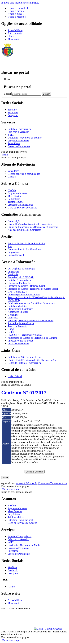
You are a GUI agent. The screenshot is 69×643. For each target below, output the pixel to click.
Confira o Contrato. (34, 472)
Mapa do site (14, 39)
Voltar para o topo (10, 489)
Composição (14, 221)
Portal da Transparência (19, 129)
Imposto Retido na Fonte (20, 340)
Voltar (5, 477)
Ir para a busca (16, 13)
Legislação (13, 271)
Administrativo (57, 611)
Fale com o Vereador (18, 131)
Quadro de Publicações (19, 283)
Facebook (13, 570)
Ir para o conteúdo (18, 8)
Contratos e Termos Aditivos (52, 483)
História (12, 190)
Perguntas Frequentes (18, 140)
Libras (11, 36)
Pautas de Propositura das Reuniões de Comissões (33, 227)
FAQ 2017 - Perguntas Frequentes (25, 335)
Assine (11, 586)
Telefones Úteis (15, 201)
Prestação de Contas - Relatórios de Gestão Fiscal (33, 288)
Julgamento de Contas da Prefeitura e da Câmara (32, 337)
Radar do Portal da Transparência (24, 363)
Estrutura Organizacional (20, 204)
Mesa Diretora (15, 196)
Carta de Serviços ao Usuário (22, 207)
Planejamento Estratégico (20, 309)
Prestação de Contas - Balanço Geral (26, 286)
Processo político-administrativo (24, 294)
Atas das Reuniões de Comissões (24, 229)
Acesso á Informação (26, 483)
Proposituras (14, 252)
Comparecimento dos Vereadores (24, 249)
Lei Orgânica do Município (21, 268)
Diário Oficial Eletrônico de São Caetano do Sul (32, 360)
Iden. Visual (15, 376)
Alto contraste (15, 33)
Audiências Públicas (18, 311)
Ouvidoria (13, 274)
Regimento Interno (17, 193)
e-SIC (11, 134)
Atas (10, 246)
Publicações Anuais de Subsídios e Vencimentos (32, 303)
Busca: (7, 93)
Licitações (13, 317)
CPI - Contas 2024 (17, 291)
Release (12, 176)
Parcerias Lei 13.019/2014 (21, 277)
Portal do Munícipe (17, 306)
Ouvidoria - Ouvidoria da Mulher (24, 137)
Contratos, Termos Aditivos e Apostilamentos (30, 320)
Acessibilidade (15, 30)
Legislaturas (14, 199)
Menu (4, 154)
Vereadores (13, 171)
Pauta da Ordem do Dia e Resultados (26, 243)
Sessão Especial (16, 255)
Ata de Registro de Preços (21, 323)
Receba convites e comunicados (24, 173)
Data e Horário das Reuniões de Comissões (30, 224)
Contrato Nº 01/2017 (23, 392)
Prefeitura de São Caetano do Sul (24, 357)
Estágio (11, 329)
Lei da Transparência (18, 343)
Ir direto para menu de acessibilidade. (20, 2)
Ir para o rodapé (17, 16)
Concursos (13, 314)
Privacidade (14, 143)
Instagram (13, 573)
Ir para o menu (16, 11)
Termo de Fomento (17, 326)
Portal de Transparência (19, 280)
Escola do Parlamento (19, 146)
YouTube (12, 567)
